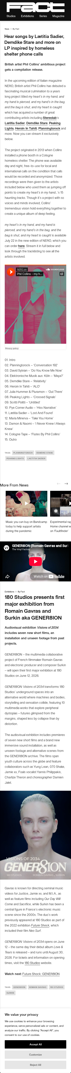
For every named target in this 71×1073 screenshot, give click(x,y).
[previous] (58, 484)
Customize (35, 1054)
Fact (17, 29)
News (7, 29)
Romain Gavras (37, 987)
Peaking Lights (15, 458)
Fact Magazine (35, 7)
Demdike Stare (45, 453)
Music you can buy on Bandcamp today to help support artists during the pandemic (26, 526)
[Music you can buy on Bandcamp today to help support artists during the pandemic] (26, 504)
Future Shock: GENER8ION (41, 974)
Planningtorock (23, 453)
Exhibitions (27, 15)
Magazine (58, 15)
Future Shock (40, 925)
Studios (11, 15)
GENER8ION (19, 987)
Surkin (10, 993)
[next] (66, 484)
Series (43, 15)
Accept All (36, 1044)
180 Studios (32, 963)
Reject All (35, 1064)
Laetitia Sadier (36, 458)
